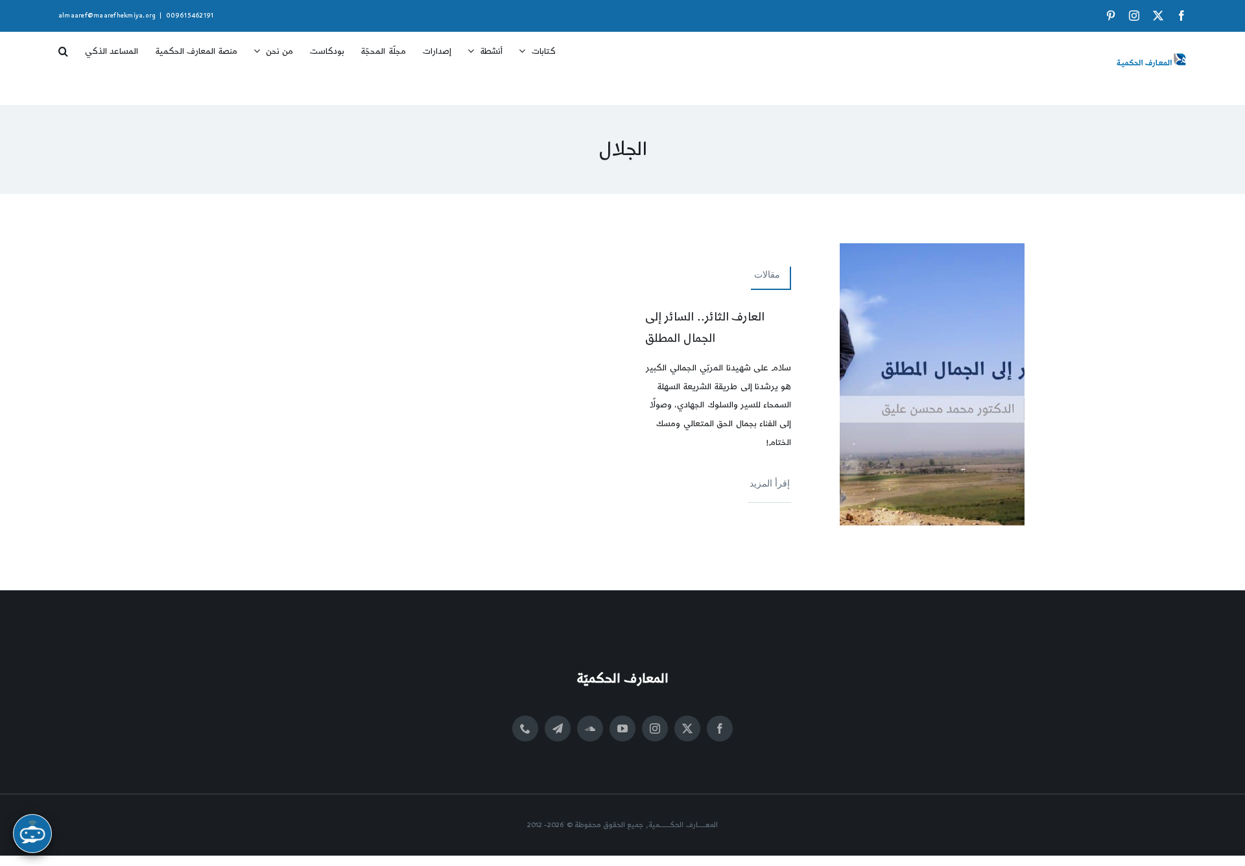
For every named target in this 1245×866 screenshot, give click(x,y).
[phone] (525, 728)
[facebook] (720, 728)
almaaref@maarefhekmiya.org (107, 15)
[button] (63, 47)
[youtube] (622, 728)
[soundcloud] (590, 728)
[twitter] (687, 728)
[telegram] (558, 728)
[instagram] (655, 728)
